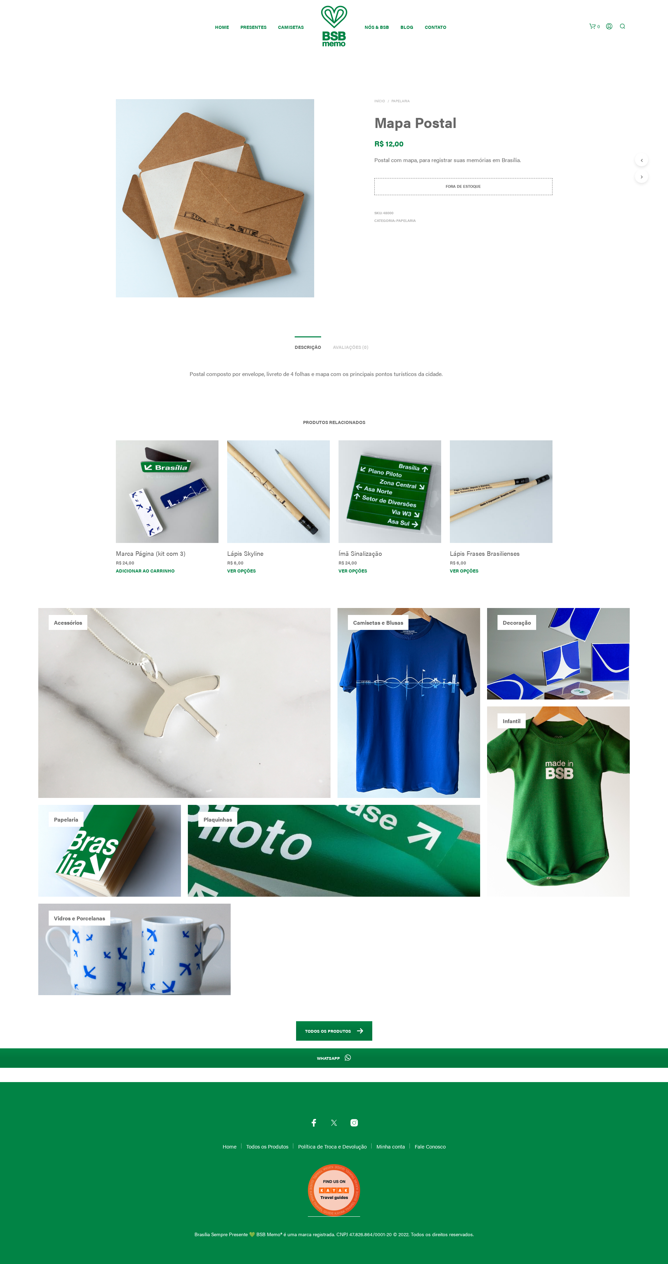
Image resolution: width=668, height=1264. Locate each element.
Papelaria (400, 100)
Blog (406, 27)
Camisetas (291, 27)
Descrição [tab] (308, 347)
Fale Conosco (430, 1146)
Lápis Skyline (245, 553)
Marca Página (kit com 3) (150, 553)
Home (222, 27)
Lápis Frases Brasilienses (485, 553)
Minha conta (390, 1146)
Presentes (253, 27)
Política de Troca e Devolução (332, 1146)
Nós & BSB (377, 27)
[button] (594, 26)
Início (379, 100)
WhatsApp (329, 1058)
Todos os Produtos (328, 1031)
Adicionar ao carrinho (145, 570)
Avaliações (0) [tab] (350, 347)
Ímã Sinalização (360, 553)
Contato (435, 27)
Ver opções (241, 570)
